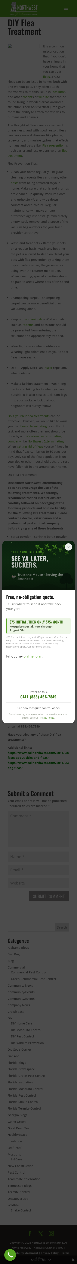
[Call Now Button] (10, 1255)
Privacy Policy (47, 717)
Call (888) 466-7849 (38, 696)
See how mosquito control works (38, 708)
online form (33, 656)
